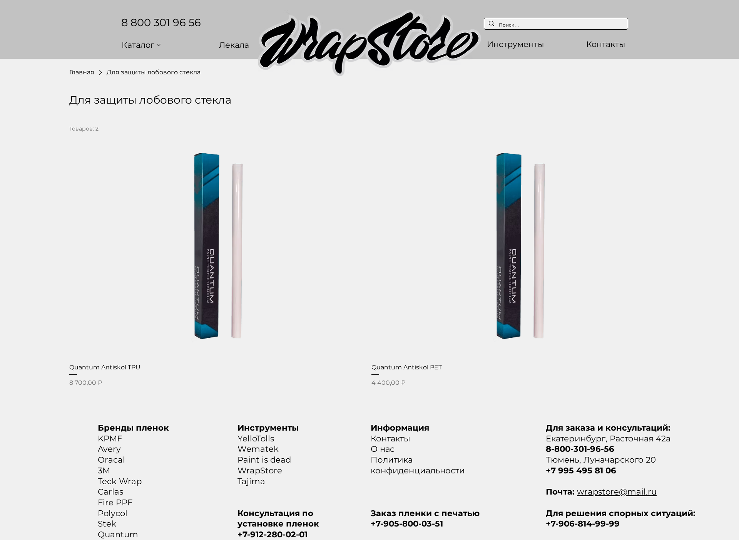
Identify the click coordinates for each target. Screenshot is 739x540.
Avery (109, 449)
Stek (107, 523)
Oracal (111, 459)
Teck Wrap (120, 481)
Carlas (110, 491)
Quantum (118, 534)
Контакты (390, 438)
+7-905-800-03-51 (407, 523)
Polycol (112, 513)
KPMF (110, 438)
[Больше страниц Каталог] (159, 45)
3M (104, 470)
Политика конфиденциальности (418, 464)
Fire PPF (115, 502)
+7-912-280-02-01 (272, 534)
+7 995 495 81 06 (581, 470)
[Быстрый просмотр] (218, 246)
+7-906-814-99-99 (583, 523)
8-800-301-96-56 (580, 449)
